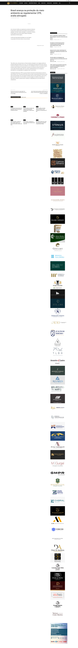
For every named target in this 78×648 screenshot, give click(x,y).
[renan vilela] (57, 543)
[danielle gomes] (57, 580)
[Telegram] (26, 20)
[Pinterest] (17, 20)
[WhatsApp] (19, 20)
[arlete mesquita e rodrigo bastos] (57, 599)
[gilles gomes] (57, 270)
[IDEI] (58, 328)
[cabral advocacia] (57, 505)
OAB (39, 3)
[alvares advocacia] (57, 167)
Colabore (30, 0)
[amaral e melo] (57, 176)
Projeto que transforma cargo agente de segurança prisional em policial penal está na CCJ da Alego (18, 92)
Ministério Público (33, 3)
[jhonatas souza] (57, 111)
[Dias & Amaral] (57, 552)
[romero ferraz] (57, 374)
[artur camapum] (57, 449)
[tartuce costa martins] (57, 618)
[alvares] (57, 384)
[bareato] (57, 459)
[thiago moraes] (57, 214)
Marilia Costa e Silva (53, 61)
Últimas (37, 0)
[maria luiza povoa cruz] (57, 562)
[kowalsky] (57, 346)
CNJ (59, 3)
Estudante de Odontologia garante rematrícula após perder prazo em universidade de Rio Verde (57, 44)
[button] (69, 3)
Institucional (22, 0)
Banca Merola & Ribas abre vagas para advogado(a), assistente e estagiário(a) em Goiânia (41, 122)
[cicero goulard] (57, 251)
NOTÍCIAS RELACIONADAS (15, 97)
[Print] (24, 20)
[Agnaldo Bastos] (57, 515)
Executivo (43, 3)
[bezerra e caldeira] (57, 101)
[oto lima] (57, 307)
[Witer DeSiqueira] (57, 440)
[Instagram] (68, 0)
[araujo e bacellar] (57, 288)
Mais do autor (23, 97)
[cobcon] (57, 533)
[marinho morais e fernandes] (57, 148)
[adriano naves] (57, 317)
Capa (19, 0)
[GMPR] (57, 477)
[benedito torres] (57, 393)
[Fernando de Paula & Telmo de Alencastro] (57, 83)
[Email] (21, 20)
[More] (29, 20)
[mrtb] (57, 186)
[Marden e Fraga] (57, 120)
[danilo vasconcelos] (57, 421)
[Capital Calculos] (57, 298)
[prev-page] (11, 127)
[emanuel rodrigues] (57, 431)
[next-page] (13, 127)
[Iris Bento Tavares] (57, 402)
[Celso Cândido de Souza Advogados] (57, 157)
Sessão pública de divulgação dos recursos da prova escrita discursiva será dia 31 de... (58, 59)
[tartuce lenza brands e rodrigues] (57, 356)
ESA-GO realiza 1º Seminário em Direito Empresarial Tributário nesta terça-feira (29, 122)
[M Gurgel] (57, 468)
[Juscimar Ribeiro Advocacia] (57, 337)
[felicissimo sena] (57, 139)
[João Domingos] (57, 590)
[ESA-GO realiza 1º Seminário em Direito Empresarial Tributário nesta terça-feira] (29, 117)
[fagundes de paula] (57, 92)
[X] (70, 0)
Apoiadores (26, 0)
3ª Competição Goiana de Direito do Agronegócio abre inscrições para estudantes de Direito (16, 109)
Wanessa (51, 39)
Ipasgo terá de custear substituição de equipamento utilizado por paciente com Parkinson (58, 51)
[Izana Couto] (57, 609)
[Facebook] (66, 0)
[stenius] (57, 129)
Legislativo (49, 3)
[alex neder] (57, 242)
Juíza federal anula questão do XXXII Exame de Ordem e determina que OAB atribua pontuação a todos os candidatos (39, 92)
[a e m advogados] (57, 524)
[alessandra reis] (57, 204)
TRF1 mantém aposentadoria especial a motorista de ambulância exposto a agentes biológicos (58, 66)
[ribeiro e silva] (57, 412)
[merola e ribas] (57, 279)
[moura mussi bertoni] (57, 496)
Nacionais (55, 3)
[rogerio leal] (57, 487)
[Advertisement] (29, 25)
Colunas (21, 3)
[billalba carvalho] (57, 223)
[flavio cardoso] (57, 232)
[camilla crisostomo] (57, 195)
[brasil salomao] (57, 260)
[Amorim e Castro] (57, 365)
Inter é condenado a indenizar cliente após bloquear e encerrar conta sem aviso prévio (58, 37)
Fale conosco (34, 0)
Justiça (25, 3)
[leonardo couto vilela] (57, 571)
